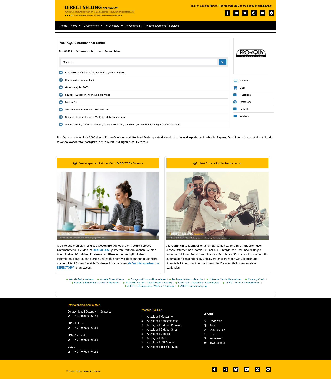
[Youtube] (262, 13)
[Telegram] (271, 13)
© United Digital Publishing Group (83, 371)
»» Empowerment (156, 25)
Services (174, 25)
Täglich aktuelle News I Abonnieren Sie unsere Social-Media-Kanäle (231, 5)
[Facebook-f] (227, 13)
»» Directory (112, 25)
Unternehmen (91, 25)
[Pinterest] (254, 13)
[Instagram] (236, 13)
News (74, 25)
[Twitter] (245, 13)
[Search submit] (222, 62)
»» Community (134, 25)
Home (63, 25)
